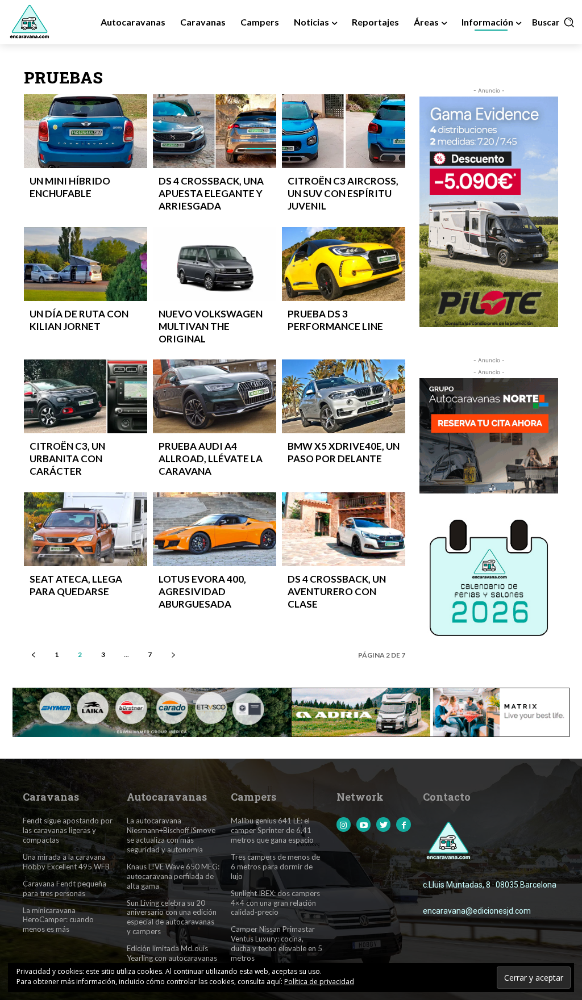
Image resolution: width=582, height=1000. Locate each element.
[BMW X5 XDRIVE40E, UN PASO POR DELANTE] (343, 396)
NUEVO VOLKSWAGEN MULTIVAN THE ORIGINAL (211, 326)
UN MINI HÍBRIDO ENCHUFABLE (70, 187)
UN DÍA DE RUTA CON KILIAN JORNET (79, 320)
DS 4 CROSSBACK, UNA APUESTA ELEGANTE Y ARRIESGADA (211, 193)
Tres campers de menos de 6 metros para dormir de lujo (275, 866)
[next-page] (173, 654)
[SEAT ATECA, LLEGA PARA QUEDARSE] (85, 529)
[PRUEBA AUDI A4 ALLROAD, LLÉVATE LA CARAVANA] (214, 396)
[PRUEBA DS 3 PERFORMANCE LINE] (343, 264)
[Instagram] (343, 824)
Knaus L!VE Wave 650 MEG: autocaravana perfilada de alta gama (173, 876)
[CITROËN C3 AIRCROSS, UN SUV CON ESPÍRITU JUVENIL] (343, 131)
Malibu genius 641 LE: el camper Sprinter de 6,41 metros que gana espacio (272, 830)
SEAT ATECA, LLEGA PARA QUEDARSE (76, 585)
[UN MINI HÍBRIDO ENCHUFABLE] (85, 131)
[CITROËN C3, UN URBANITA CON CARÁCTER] (85, 396)
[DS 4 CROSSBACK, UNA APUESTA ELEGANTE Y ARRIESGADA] (214, 131)
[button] (553, 22)
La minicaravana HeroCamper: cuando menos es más (58, 920)
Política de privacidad (319, 981)
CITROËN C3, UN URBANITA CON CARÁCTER (67, 458)
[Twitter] (383, 824)
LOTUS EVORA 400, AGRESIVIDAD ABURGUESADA (202, 591)
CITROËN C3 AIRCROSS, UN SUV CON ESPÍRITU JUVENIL (343, 193)
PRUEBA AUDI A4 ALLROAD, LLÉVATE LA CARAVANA (211, 458)
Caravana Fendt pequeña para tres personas (64, 888)
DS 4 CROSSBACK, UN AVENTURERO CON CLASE (337, 591)
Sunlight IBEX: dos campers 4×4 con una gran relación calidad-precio (275, 903)
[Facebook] (403, 824)
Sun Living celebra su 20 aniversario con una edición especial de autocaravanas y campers (172, 917)
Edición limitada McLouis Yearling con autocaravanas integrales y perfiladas (172, 958)
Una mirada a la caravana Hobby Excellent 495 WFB (66, 861)
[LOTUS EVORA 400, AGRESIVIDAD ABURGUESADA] (214, 529)
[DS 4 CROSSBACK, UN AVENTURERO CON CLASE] (343, 529)
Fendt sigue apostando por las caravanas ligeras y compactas (68, 830)
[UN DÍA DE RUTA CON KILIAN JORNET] (85, 264)
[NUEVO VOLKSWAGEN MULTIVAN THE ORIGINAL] (214, 264)
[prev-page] (33, 654)
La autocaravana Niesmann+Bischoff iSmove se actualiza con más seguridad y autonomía (171, 835)
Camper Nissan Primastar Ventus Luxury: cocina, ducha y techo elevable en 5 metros (276, 943)
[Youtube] (363, 824)
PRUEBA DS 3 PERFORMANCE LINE (335, 320)
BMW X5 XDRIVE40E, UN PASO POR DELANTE (344, 452)
